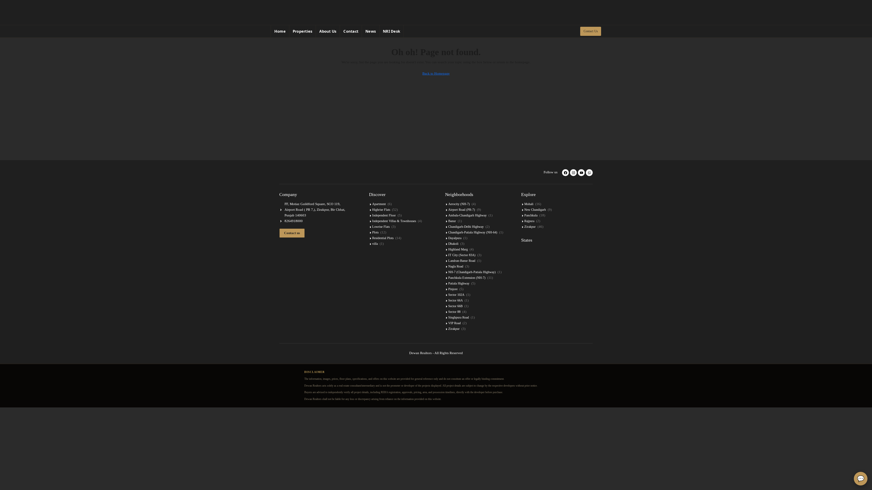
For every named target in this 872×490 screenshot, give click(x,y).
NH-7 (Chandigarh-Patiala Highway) (472, 272)
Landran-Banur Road (461, 260)
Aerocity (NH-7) (459, 204)
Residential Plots (383, 238)
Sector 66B (455, 306)
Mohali (528, 204)
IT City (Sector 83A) (462, 255)
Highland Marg (458, 249)
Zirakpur (454, 329)
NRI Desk (391, 31)
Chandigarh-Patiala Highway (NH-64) (472, 232)
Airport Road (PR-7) (461, 209)
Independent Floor (384, 215)
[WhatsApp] (586, 12)
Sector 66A (455, 300)
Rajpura (529, 221)
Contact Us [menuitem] (591, 31)
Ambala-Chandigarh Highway (467, 215)
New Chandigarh (535, 209)
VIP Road (454, 323)
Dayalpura (454, 238)
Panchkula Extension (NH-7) (467, 277)
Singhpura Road (458, 317)
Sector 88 (454, 312)
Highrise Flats (381, 209)
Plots (375, 232)
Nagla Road (455, 266)
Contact (350, 31)
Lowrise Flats (381, 226)
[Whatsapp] (589, 172)
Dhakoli (453, 243)
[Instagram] (593, 12)
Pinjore (453, 289)
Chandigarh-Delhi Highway (466, 226)
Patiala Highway (458, 283)
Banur (452, 221)
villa (375, 243)
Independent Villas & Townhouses (394, 221)
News (370, 31)
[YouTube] (599, 12)
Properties (302, 31)
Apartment (379, 204)
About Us (327, 31)
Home (280, 31)
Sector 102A (456, 294)
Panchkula (531, 215)
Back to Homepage (436, 73)
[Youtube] (581, 172)
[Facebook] (580, 12)
